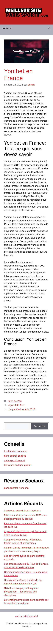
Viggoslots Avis (16, 405)
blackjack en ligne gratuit (17, 465)
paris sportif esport (14, 460)
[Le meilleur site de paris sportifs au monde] (26, 12)
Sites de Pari (15, 401)
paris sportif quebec (15, 455)
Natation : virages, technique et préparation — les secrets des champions (21, 592)
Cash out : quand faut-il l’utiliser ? (22, 510)
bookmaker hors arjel (15, 451)
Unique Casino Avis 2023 (21, 409)
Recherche (39, 426)
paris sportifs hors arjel (16, 488)
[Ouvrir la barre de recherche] (49, 29)
